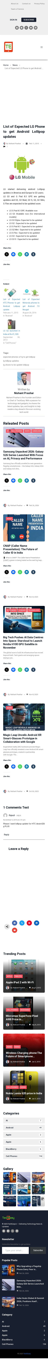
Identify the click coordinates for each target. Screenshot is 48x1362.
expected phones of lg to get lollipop (19, 357)
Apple (9, 976)
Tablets (18, 976)
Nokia (17, 1047)
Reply (6, 834)
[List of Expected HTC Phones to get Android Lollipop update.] (11, 293)
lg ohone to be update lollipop (16, 365)
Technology (33, 610)
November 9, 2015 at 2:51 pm (14, 820)
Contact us (26, 4)
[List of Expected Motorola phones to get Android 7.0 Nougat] (31, 293)
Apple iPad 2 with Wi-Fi (20, 982)
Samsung (37, 431)
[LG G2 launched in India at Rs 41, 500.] (11, 324)
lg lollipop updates (11, 361)
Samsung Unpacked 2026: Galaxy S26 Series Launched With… (30, 1283)
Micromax (25, 1010)
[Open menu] (41, 47)
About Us (14, 4)
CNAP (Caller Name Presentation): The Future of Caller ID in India (20, 549)
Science (22, 610)
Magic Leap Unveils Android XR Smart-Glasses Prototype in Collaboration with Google (22, 738)
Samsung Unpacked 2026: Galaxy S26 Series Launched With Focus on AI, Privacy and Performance (23, 455)
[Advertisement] (24, 99)
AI (8, 431)
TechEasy (27, 1354)
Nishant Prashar (15, 144)
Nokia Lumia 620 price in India (24, 1093)
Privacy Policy (39, 4)
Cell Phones (16, 431)
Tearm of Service (17, 9)
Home (6, 65)
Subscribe (38, 1250)
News (15, 65)
